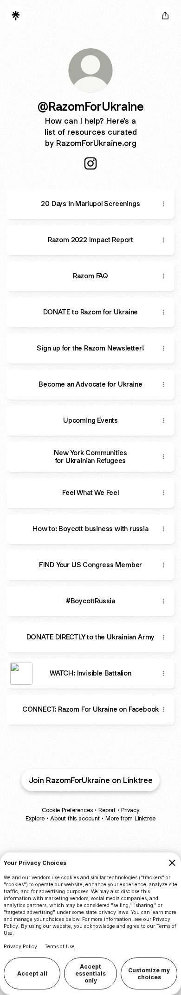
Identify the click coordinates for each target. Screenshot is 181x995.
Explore (35, 818)
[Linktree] (15, 15)
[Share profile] (165, 15)
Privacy (130, 810)
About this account (75, 818)
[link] (90, 163)
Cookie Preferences (67, 810)
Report (107, 810)
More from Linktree (130, 818)
